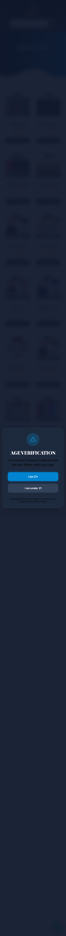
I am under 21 (33, 488)
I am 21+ (33, 476)
